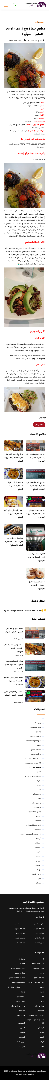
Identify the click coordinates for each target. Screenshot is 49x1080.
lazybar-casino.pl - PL (32, 776)
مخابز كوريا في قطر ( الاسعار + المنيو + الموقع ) (37, 585)
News (39, 785)
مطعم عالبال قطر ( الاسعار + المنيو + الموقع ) (15, 486)
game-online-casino (33, 758)
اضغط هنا (35, 127)
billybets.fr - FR (35, 727)
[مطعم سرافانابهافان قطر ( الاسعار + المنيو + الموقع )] (35, 696)
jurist (39, 772)
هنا (35, 134)
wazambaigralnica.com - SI (30, 834)
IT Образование (34, 767)
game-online (36, 754)
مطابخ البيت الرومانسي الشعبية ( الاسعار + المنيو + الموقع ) (35, 486)
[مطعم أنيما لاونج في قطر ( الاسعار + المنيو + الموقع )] (24, 65)
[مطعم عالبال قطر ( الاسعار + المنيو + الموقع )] (35, 682)
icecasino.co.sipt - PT (33, 763)
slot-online (37, 807)
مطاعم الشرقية (20, 928)
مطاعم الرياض (38, 928)
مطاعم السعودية (19, 924)
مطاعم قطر (39, 424)
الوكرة (39, 869)
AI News (38, 723)
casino (38, 732)
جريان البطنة (36, 874)
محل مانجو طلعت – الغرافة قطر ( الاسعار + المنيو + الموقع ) (14, 542)
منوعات (38, 883)
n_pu (39, 780)
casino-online (35, 736)
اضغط (38, 134)
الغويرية (38, 865)
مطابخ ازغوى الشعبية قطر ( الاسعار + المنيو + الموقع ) (13, 458)
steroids (38, 820)
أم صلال (38, 843)
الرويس (38, 860)
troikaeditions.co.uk (33, 825)
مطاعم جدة (20, 933)
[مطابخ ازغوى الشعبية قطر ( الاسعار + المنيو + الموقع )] (35, 649)
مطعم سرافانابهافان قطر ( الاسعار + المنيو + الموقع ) (35, 514)
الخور (39, 852)
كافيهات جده (39, 942)
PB (40, 789)
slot (39, 798)
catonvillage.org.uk (33, 740)
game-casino (36, 749)
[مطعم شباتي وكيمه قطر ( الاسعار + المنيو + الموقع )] (35, 633)
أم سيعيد (38, 838)
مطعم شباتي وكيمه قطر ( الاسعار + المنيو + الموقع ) (35, 458)
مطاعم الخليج (20, 938)
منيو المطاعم (39, 924)
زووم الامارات (39, 938)
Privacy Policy (28, 1074)
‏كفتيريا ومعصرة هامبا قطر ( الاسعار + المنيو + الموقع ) (35, 557)
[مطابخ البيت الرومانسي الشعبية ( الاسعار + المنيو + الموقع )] (35, 665)
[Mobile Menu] (6, 5)
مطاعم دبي (40, 933)
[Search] (14, 5)
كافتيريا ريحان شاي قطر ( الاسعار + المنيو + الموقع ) (13, 514)
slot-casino (36, 803)
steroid (38, 816)
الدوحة (38, 856)
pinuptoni (37, 794)
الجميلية (38, 847)
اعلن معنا (18, 1074)
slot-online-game (34, 812)
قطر (39, 878)
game (39, 745)
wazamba (37, 829)
